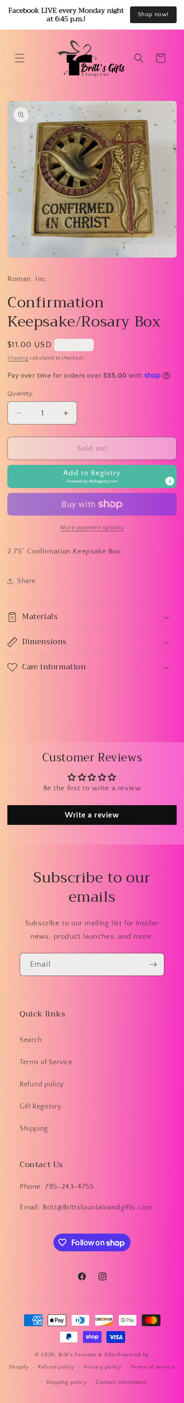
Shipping (17, 358)
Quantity (19, 393)
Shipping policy (66, 1382)
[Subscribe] (153, 964)
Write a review (92, 815)
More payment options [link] (92, 527)
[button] (19, 58)
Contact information (121, 1382)
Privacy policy (103, 1367)
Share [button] (26, 581)
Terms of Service (46, 1062)
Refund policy (42, 1084)
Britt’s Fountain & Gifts (87, 1355)
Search (31, 1040)
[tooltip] (169, 481)
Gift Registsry (40, 1106)
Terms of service (153, 1367)
